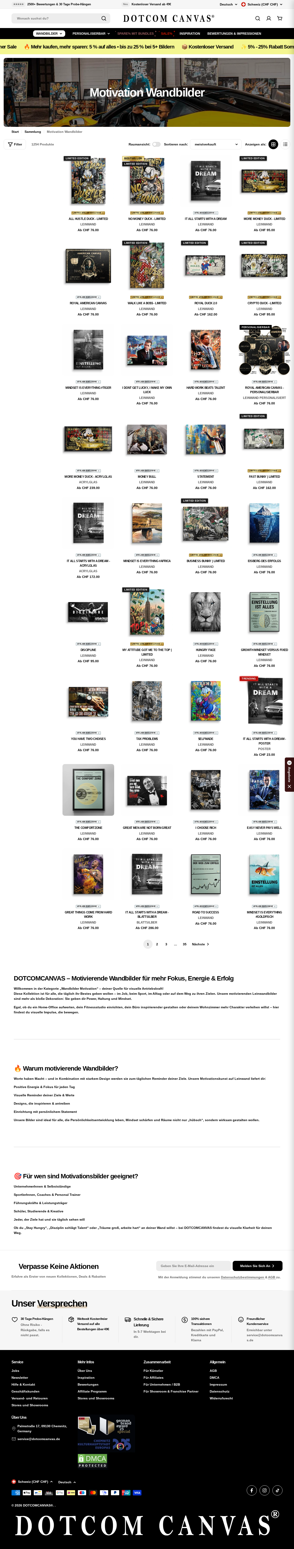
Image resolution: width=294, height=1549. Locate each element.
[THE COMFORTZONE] (88, 790)
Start (15, 132)
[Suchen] (104, 18)
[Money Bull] (147, 439)
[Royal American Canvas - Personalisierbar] (264, 350)
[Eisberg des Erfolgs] (264, 523)
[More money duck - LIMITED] (264, 181)
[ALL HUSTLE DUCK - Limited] (88, 181)
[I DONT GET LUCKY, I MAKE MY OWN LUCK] (147, 350)
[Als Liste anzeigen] (285, 144)
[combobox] (60, 18)
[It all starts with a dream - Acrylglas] (88, 523)
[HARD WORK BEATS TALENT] (206, 350)
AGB (272, 1277)
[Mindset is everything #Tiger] (88, 350)
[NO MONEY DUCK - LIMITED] (147, 181)
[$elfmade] (206, 701)
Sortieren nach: (176, 144)
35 (185, 944)
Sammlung (33, 132)
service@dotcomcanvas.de (38, 1439)
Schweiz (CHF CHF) (263, 4)
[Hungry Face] (206, 612)
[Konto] (268, 18)
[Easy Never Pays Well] (264, 790)
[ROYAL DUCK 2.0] (206, 265)
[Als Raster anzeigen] (273, 144)
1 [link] (148, 944)
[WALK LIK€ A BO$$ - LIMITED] (147, 265)
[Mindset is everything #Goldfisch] (264, 874)
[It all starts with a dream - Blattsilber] (147, 874)
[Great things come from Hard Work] (88, 874)
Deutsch (226, 4)
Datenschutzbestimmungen (243, 1277)
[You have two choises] (88, 701)
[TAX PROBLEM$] (147, 701)
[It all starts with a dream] (206, 181)
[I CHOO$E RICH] (206, 790)
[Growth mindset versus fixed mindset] (264, 612)
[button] (289, 774)
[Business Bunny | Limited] (206, 523)
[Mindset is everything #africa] (147, 523)
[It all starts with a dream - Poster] (264, 701)
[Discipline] (88, 612)
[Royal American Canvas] (88, 265)
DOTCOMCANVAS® (38, 1505)
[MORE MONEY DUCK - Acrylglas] (88, 439)
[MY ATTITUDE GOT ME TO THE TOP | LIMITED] (147, 612)
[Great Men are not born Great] (147, 790)
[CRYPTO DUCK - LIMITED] (264, 265)
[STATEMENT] (206, 439)
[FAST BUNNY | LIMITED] (264, 439)
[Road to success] (206, 874)
